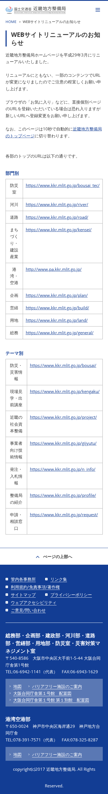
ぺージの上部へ (57, 556)
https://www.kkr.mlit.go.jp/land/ (57, 320)
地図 (17, 686)
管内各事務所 (23, 579)
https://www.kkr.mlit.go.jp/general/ (60, 332)
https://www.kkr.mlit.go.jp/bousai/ (63, 365)
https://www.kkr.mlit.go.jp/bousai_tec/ (63, 185)
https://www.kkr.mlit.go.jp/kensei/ (59, 229)
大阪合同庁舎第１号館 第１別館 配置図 (51, 700)
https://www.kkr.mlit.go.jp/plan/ (57, 295)
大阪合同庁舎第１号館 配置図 (42, 693)
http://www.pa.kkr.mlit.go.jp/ (54, 269)
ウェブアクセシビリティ (33, 602)
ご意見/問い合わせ (28, 610)
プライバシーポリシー (71, 594)
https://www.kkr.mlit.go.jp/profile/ (63, 495)
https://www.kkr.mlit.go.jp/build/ (57, 307)
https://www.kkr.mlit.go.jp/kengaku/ (65, 391)
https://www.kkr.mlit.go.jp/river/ (57, 204)
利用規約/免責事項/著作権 (35, 587)
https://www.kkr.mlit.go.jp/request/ (64, 514)
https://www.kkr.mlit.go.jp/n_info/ (63, 469)
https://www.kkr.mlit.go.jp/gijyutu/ (63, 443)
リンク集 (58, 579)
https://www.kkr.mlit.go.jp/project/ (63, 417)
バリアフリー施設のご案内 (57, 686)
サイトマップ (23, 594)
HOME (11, 21)
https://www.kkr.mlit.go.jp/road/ (57, 217)
